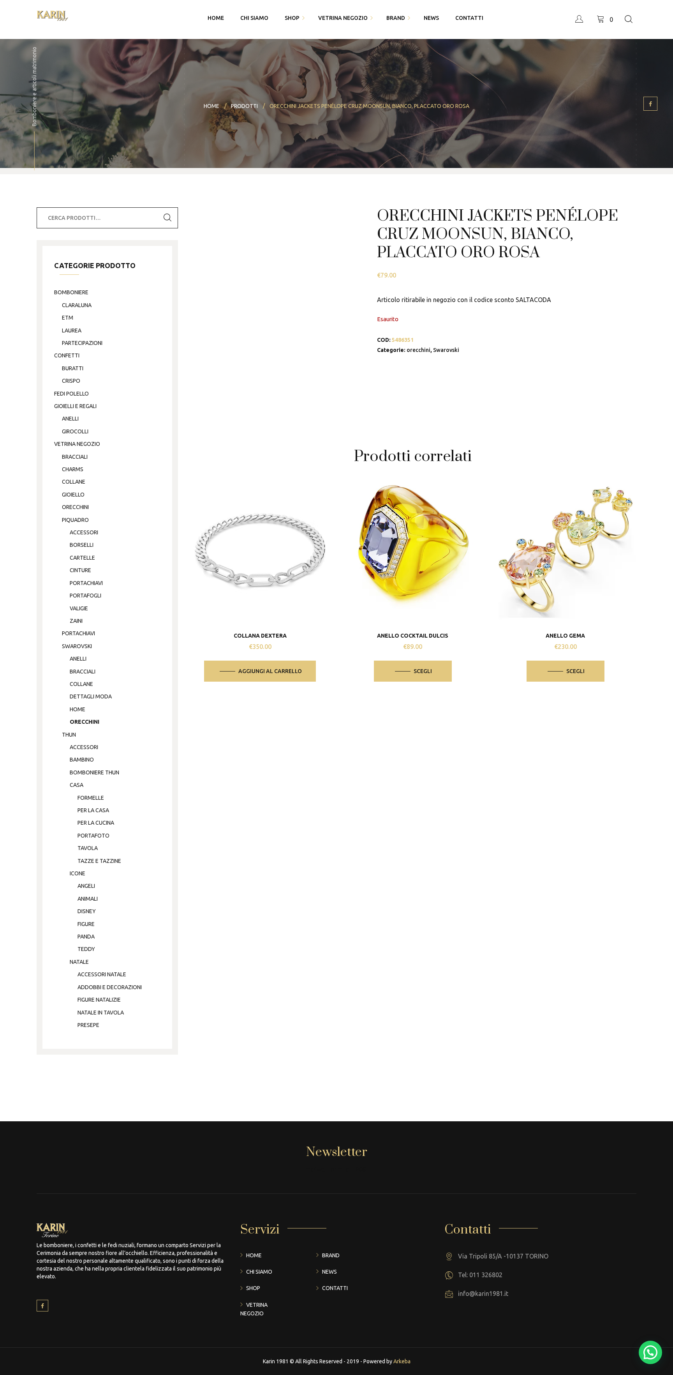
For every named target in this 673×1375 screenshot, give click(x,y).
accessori (84, 532)
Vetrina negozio (77, 444)
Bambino (82, 759)
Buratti (72, 368)
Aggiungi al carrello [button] (270, 671)
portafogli (85, 595)
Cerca (167, 218)
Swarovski (446, 350)
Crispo (71, 381)
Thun (69, 735)
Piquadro (75, 520)
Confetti (66, 355)
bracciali (75, 457)
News (329, 1272)
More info (266, 574)
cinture (80, 570)
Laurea (71, 330)
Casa (76, 785)
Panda (86, 936)
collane (73, 482)
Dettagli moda (91, 696)
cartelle (82, 558)
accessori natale (102, 974)
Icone (77, 873)
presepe (88, 1025)
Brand (331, 1255)
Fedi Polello (71, 394)
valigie (79, 608)
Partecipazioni (82, 343)
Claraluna (77, 305)
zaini (76, 621)
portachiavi (86, 583)
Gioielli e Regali (75, 406)
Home (254, 1255)
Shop (253, 1288)
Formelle (91, 798)
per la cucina (96, 823)
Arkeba (401, 1361)
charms (72, 469)
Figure (86, 924)
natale (79, 962)
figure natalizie (99, 1000)
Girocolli (75, 431)
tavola (88, 848)
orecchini (418, 350)
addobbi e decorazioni (110, 987)
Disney (87, 911)
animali (88, 899)
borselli (81, 545)
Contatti (335, 1288)
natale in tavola (101, 1012)
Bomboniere (71, 292)
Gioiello (73, 494)
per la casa (93, 810)
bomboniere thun (94, 772)
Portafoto (93, 835)
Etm (67, 318)
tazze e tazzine (99, 861)
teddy (86, 949)
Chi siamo (259, 1272)
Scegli (423, 671)
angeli (86, 886)
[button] (650, 1352)
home (77, 709)
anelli (70, 418)
